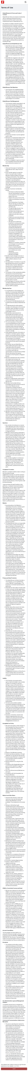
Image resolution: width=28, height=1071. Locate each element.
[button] (25, 2)
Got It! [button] (14, 1068)
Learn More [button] (16, 1066)
